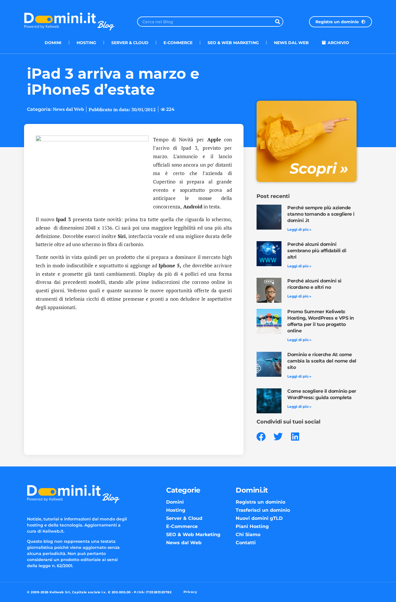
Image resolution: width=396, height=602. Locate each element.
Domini (53, 42)
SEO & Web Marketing (233, 42)
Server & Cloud (129, 42)
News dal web (291, 42)
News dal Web (68, 109)
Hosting (86, 42)
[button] (261, 436)
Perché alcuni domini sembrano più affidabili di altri (316, 250)
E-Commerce (178, 42)
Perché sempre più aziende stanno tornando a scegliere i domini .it (321, 214)
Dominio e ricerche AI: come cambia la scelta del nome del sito (321, 361)
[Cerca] (278, 21)
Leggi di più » (299, 229)
